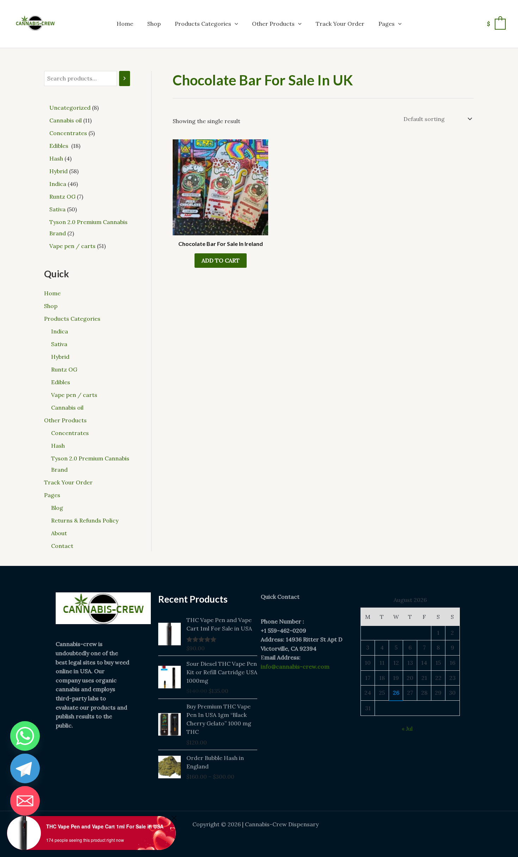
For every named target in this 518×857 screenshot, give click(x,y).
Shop (154, 23)
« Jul (407, 728)
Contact (62, 545)
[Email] (25, 801)
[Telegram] (25, 768)
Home (125, 23)
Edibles (61, 382)
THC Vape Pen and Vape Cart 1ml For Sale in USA (105, 826)
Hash (58, 445)
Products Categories (203, 23)
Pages (386, 23)
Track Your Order (340, 23)
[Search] (124, 78)
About (59, 533)
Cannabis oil (67, 407)
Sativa (59, 344)
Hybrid (60, 356)
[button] (234, 23)
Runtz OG (64, 369)
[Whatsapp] (25, 736)
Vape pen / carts (74, 394)
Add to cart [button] (221, 260)
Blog (57, 507)
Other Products (273, 23)
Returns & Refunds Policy (84, 520)
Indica (59, 331)
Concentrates (70, 432)
